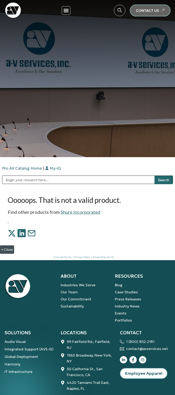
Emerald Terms (63, 257)
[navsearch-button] (119, 10)
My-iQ (55, 168)
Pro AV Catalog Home (22, 168)
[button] (66, 10)
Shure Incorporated (80, 212)
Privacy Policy (82, 257)
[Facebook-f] (133, 359)
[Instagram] (142, 359)
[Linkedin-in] (123, 359)
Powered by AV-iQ (103, 257)
